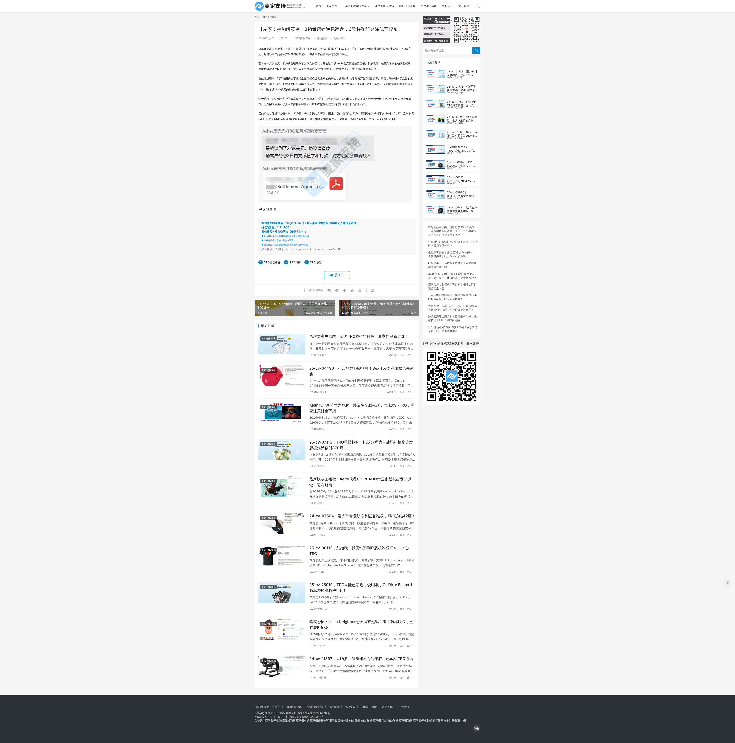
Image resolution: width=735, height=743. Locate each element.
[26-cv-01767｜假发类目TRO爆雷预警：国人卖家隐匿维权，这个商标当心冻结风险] (435, 104)
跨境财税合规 (407, 6)
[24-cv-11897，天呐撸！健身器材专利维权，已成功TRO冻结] (281, 666)
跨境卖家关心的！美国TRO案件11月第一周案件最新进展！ (359, 336)
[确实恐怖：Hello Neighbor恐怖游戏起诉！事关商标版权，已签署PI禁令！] (281, 629)
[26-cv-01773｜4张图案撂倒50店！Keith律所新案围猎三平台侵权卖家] (435, 89)
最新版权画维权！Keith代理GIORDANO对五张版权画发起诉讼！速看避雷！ (360, 482)
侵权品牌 (350, 706)
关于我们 (463, 6)
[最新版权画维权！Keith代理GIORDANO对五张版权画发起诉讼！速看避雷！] (281, 486)
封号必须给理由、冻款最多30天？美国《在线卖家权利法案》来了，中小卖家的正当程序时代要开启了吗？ (452, 231)
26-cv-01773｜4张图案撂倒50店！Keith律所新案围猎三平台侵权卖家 (461, 90)
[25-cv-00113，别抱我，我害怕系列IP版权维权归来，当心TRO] (281, 555)
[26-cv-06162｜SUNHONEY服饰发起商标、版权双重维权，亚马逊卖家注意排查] (435, 179)
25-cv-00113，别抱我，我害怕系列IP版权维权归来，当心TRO (359, 551)
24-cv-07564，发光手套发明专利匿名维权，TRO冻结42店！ (362, 516)
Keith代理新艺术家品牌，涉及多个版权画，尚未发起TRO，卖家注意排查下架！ (361, 408)
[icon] (476, 728)
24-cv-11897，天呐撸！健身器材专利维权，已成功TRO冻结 (361, 658)
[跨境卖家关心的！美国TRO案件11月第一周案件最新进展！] (281, 344)
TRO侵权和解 (272, 262)
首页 (318, 6)
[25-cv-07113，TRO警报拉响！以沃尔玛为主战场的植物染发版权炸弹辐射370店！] (281, 449)
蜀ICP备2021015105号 (269, 716)
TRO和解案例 (320, 38)
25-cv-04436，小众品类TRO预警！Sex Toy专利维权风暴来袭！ (361, 371)
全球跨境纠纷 (429, 6)
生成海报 (317, 290)
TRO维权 (315, 262)
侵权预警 (333, 706)
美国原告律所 (369, 706)
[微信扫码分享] (329, 290)
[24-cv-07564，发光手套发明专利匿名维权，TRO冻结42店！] (281, 523)
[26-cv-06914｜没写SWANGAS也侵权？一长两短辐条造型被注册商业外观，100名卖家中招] (435, 164)
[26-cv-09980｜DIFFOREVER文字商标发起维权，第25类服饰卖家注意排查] (435, 194)
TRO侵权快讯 (302, 38)
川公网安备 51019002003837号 (306, 716)
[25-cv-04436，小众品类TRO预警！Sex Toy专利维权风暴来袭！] (281, 375)
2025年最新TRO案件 (267, 706)
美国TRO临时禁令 (356, 6)
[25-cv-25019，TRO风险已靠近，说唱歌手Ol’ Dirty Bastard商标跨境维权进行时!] (281, 592)
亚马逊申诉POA (384, 6)
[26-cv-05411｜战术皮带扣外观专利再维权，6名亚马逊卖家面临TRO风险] (435, 210)
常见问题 (447, 6)
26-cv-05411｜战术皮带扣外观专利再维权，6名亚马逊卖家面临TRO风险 (462, 211)
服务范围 (332, 6)
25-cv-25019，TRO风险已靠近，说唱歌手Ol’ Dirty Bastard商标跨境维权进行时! (360, 588)
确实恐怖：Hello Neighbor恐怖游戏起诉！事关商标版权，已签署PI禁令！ (361, 624)
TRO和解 (295, 262)
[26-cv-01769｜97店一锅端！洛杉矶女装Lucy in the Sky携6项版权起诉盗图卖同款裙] (435, 134)
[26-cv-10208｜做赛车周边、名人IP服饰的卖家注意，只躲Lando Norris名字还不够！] (435, 119)
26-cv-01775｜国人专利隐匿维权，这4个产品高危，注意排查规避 (462, 75)
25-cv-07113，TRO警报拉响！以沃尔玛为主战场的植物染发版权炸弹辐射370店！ (361, 445)
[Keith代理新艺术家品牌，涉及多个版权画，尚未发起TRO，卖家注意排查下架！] (281, 412)
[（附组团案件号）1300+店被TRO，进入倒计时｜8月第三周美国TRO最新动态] (435, 149)
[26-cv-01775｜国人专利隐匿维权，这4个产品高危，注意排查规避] (435, 74)
